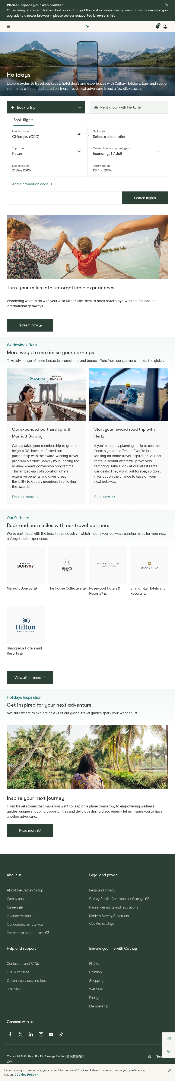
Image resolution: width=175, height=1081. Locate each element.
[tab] (23, 120)
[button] (87, 134)
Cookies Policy (25, 1074)
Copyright (13, 1056)
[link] (87, 247)
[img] (166, 4)
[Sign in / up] (165, 26)
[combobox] (47, 151)
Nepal (160, 1056)
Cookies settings (101, 924)
